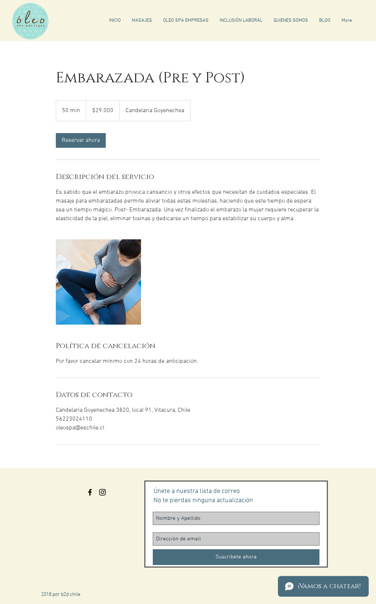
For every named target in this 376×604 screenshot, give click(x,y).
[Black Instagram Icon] (102, 492)
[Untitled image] (98, 282)
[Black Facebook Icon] (90, 492)
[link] (81, 140)
